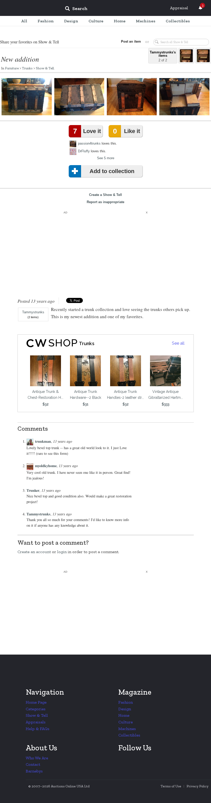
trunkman (43, 441)
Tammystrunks (33, 312)
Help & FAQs (37, 728)
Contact (33, 764)
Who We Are (37, 757)
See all (178, 343)
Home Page (36, 702)
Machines (127, 728)
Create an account (34, 551)
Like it (126, 131)
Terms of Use (171, 786)
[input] (113, 9)
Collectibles (129, 735)
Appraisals (36, 722)
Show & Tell (45, 68)
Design (124, 708)
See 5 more (105, 158)
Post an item (131, 41)
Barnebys (34, 771)
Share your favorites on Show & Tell (29, 41)
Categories (36, 708)
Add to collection (112, 171)
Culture (125, 722)
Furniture (12, 68)
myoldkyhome (46, 465)
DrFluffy (84, 151)
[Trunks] (49, 343)
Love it (87, 131)
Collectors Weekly (29, 8)
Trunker (33, 490)
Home (123, 715)
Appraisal (179, 7)
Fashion (125, 702)
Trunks (27, 68)
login (62, 551)
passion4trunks (89, 143)
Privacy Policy (197, 786)
